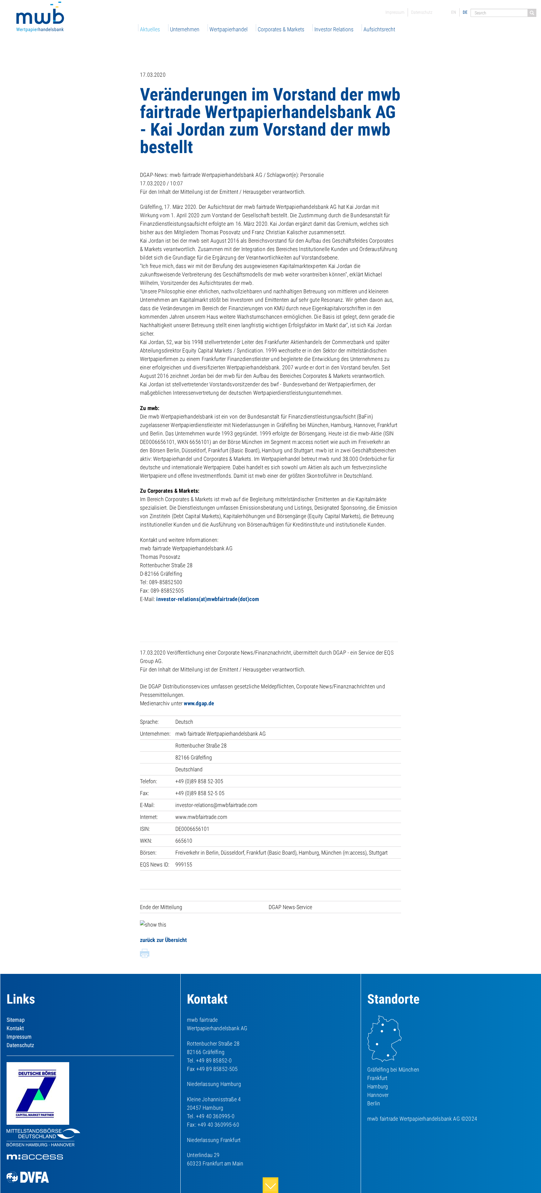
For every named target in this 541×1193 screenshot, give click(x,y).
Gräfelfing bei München (393, 1069)
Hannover (378, 1095)
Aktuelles (150, 29)
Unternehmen (184, 29)
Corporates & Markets (281, 29)
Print (144, 953)
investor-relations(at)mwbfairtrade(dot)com (207, 599)
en (453, 12)
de (465, 12)
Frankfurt (377, 1078)
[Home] (41, 17)
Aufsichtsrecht (379, 29)
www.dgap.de (199, 703)
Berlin (373, 1103)
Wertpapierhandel (228, 29)
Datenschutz (421, 12)
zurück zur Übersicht (163, 940)
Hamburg (377, 1086)
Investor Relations (333, 29)
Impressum (394, 12)
